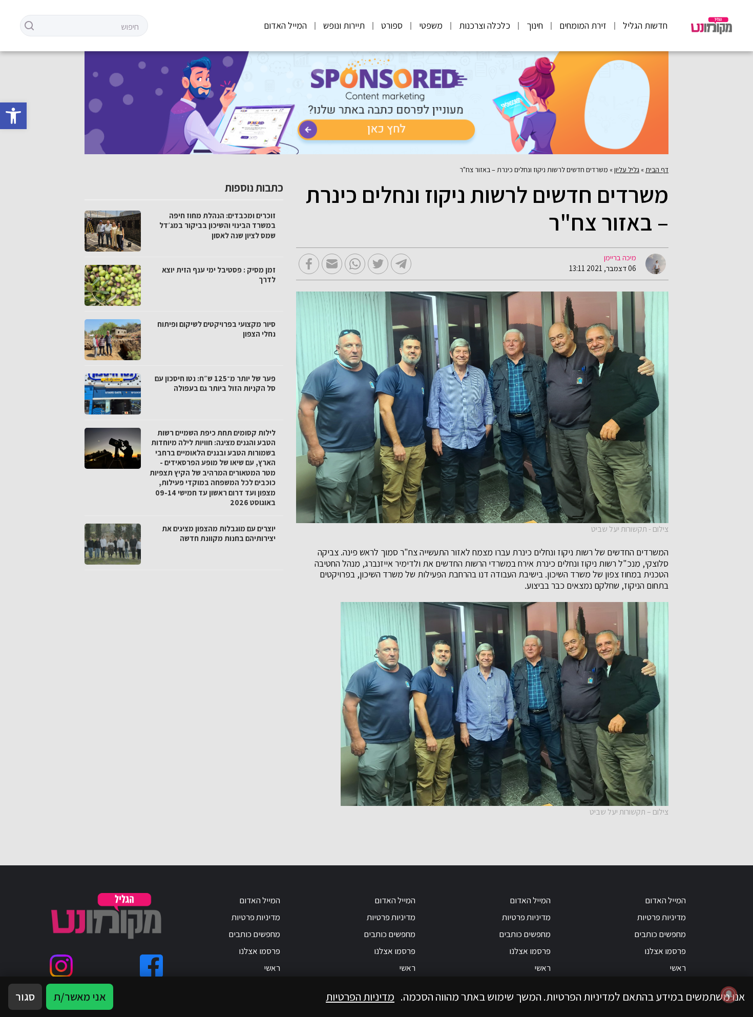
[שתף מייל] (332, 264)
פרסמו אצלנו (665, 951)
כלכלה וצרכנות (484, 25)
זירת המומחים (582, 25)
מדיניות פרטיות (661, 917)
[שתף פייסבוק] (309, 264)
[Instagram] (61, 966)
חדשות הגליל (645, 25)
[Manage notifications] (729, 994)
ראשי (678, 967)
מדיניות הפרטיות (360, 996)
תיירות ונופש (344, 25)
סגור (25, 996)
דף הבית (656, 169)
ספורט (392, 25)
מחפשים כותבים (660, 934)
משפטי (431, 25)
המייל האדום (285, 25)
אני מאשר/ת (79, 996)
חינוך (535, 25)
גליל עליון (626, 169)
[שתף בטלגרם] (401, 264)
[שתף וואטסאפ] (355, 264)
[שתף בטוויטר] (378, 264)
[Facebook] (151, 966)
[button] (13, 115)
